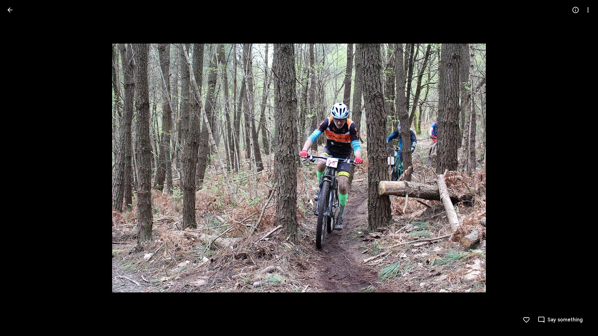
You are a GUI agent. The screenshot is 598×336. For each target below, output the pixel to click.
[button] (17, 168)
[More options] (588, 10)
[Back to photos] (9, 9)
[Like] (526, 320)
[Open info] (575, 10)
